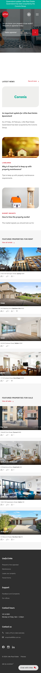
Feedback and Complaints (11, 594)
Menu (35, 14)
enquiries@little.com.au (13, 637)
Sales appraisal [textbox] (11, 32)
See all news (32, 81)
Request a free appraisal (10, 565)
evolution (10, 664)
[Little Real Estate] (5, 14)
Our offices (5, 598)
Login (28, 14)
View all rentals (7, 242)
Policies (23, 656)
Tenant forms (6, 578)
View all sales (6, 401)
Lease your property (9, 573)
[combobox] (16, 32)
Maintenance (6, 569)
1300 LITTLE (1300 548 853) (14, 633)
